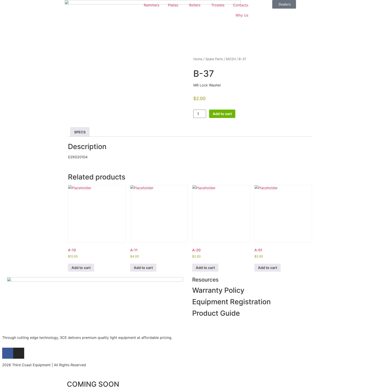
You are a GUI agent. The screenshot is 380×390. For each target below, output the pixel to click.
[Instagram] (18, 353)
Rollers (194, 5)
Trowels (217, 5)
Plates (173, 5)
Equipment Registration (231, 301)
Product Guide (216, 313)
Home (198, 59)
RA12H (231, 59)
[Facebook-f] (7, 353)
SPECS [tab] (80, 132)
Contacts (240, 5)
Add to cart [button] (81, 267)
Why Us (242, 15)
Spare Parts (214, 59)
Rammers (151, 5)
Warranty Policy (218, 290)
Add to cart (222, 114)
